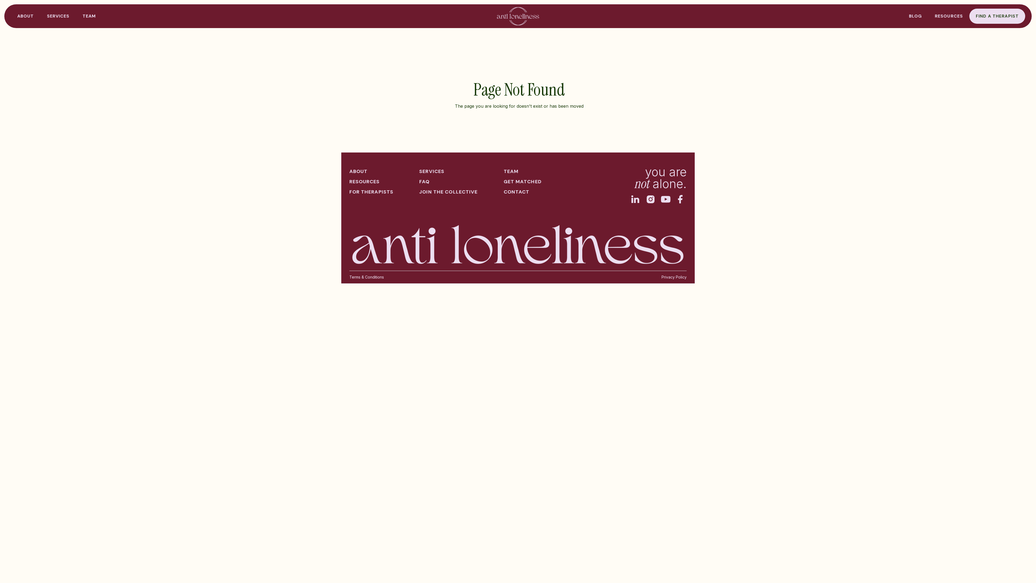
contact (517, 192)
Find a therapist (997, 16)
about (358, 171)
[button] (58, 16)
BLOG (915, 16)
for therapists (371, 192)
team (511, 171)
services (431, 171)
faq (424, 181)
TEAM (89, 16)
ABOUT (25, 16)
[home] (518, 16)
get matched (522, 181)
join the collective (448, 192)
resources (949, 16)
